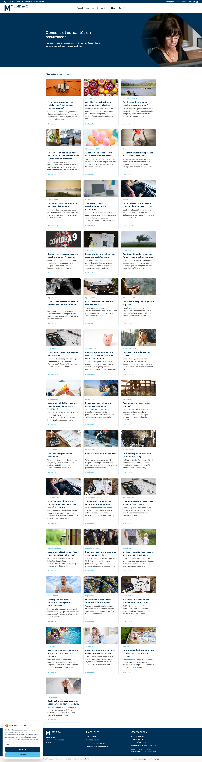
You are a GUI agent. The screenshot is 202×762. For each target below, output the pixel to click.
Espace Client (186, 2)
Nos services (102, 8)
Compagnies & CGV (171, 2)
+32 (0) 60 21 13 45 (140, 742)
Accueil (80, 8)
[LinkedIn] (197, 2)
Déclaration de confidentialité (97, 746)
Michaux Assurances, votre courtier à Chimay (72, 759)
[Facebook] (194, 2)
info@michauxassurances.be (144, 745)
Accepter (22, 749)
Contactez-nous (92, 740)
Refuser (23, 755)
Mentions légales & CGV (95, 743)
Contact (122, 8)
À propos (90, 8)
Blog (113, 8)
